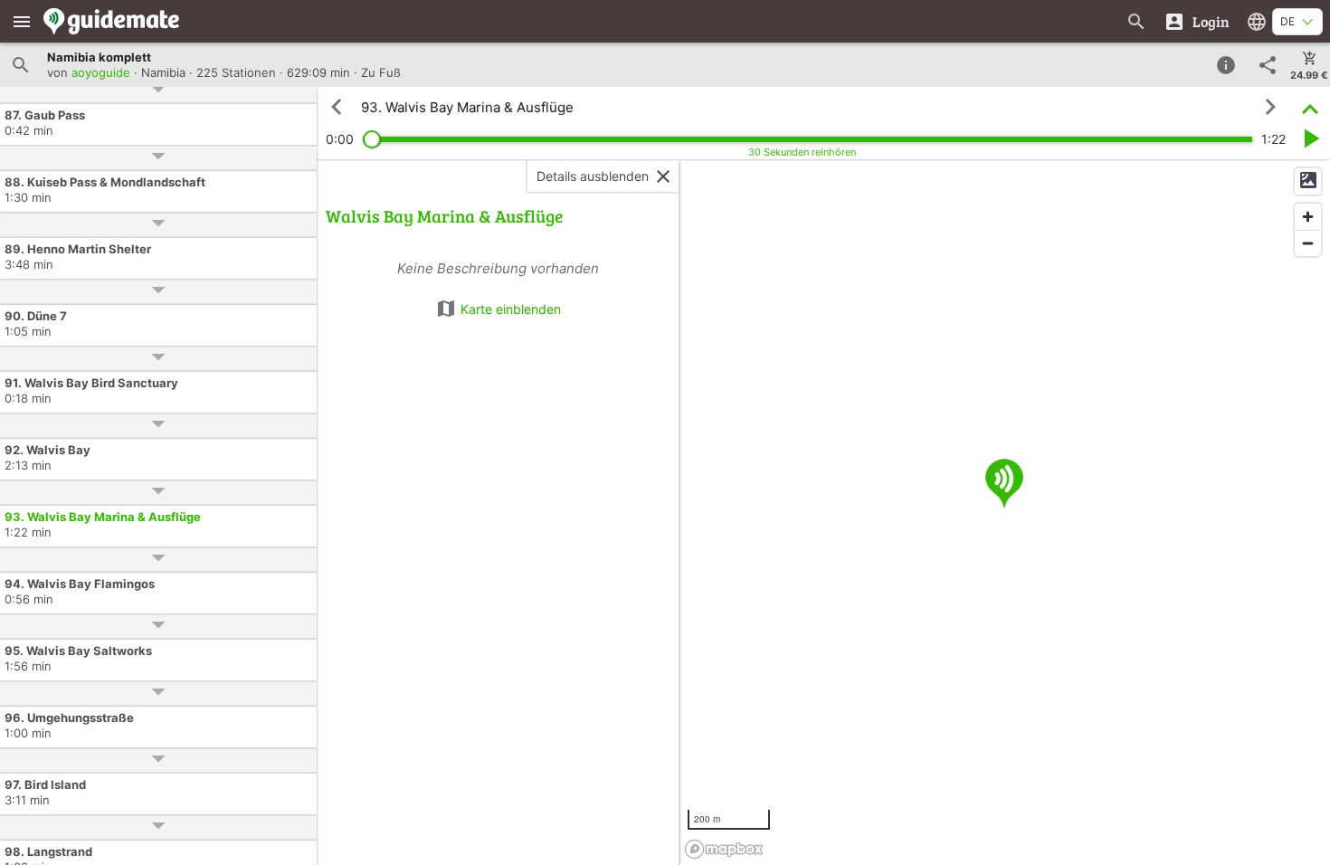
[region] (1004, 512)
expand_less (1310, 107)
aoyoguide (100, 72)
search (21, 65)
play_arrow (1310, 138)
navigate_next (1270, 106)
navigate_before (336, 106)
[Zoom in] (1308, 217)
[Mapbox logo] (724, 849)
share (1267, 65)
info (1226, 65)
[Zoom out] (1308, 243)
